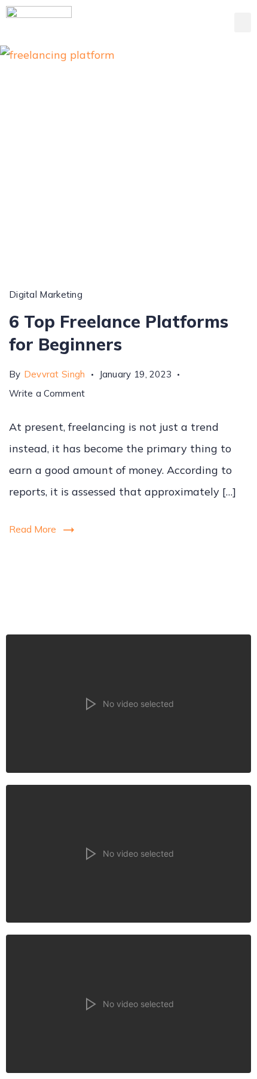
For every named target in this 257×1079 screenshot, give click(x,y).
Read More (32, 529)
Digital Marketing (45, 294)
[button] (242, 22)
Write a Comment (47, 391)
